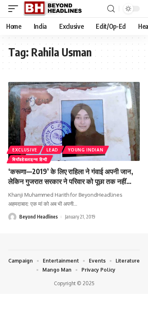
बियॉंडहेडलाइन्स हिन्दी (29, 159)
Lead (52, 149)
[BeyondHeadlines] (55, 8)
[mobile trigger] (15, 8)
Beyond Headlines (38, 217)
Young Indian (85, 149)
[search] (111, 8)
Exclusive (24, 149)
